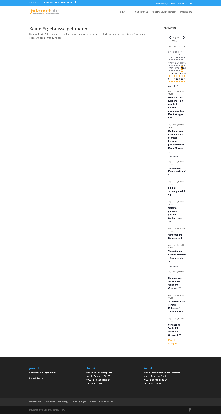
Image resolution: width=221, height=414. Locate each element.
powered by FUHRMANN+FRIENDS (47, 409)
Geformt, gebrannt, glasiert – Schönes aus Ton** (175, 214)
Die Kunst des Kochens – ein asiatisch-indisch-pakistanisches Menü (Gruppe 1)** (176, 107)
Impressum (186, 12)
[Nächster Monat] (184, 37)
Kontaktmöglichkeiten (165, 4)
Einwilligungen (78, 401)
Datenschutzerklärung (56, 401)
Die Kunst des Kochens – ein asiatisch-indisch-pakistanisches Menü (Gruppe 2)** (176, 141)
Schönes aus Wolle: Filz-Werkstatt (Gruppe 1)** (175, 283)
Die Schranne (141, 12)
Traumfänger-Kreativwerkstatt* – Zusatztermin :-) (177, 256)
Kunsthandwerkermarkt (164, 12)
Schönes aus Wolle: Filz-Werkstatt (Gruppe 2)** (175, 329)
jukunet (123, 12)
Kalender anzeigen (172, 342)
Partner (181, 4)
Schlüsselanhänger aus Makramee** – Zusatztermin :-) (176, 306)
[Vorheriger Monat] (170, 37)
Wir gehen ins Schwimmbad (175, 236)
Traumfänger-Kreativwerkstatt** (177, 171)
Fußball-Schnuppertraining (176, 191)
